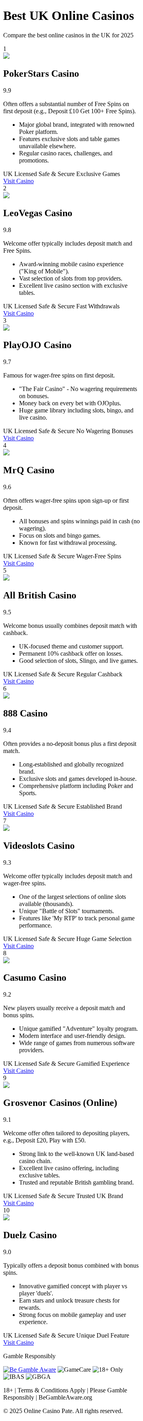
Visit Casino (18, 181)
